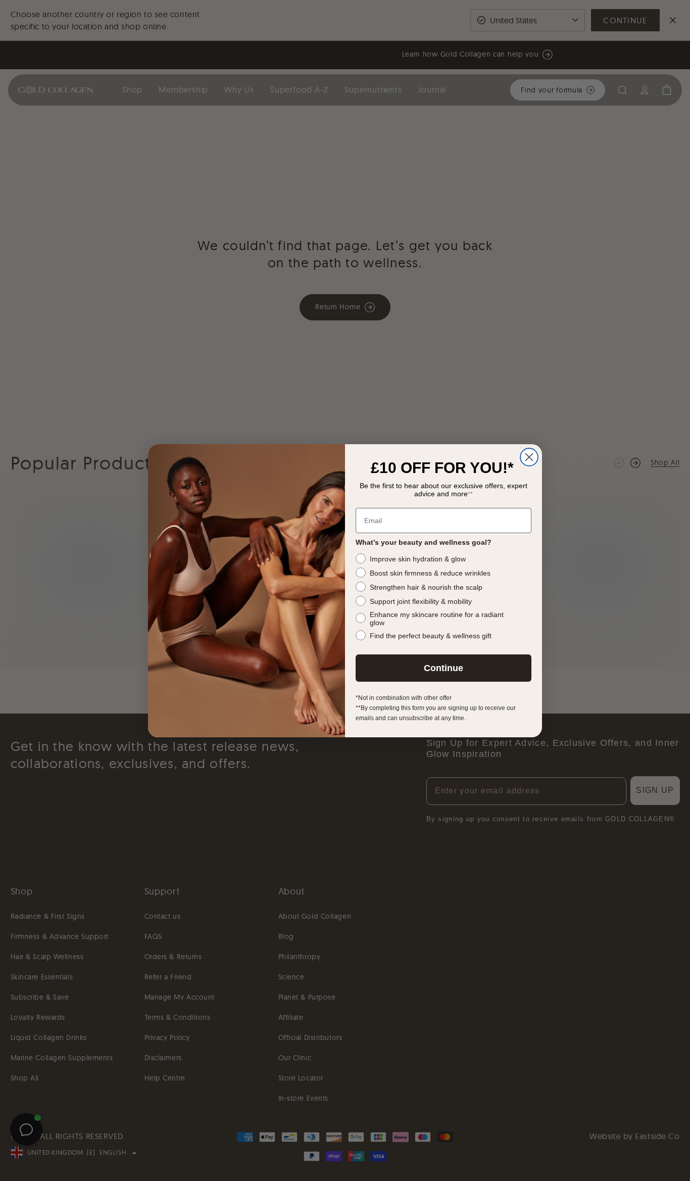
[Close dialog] (529, 457)
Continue (443, 668)
